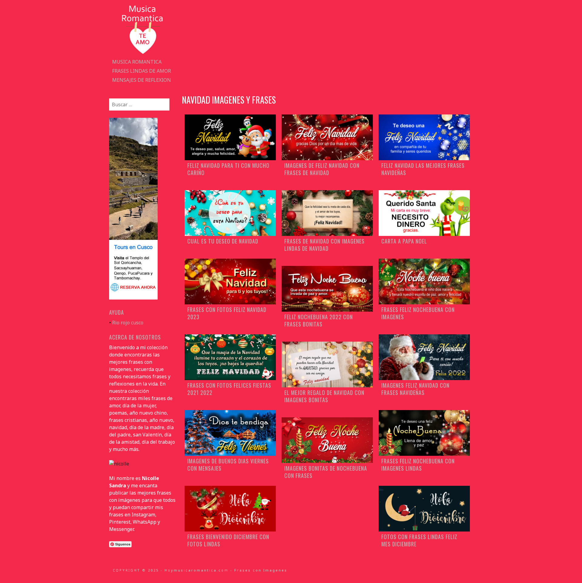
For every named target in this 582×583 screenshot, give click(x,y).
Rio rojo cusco (127, 322)
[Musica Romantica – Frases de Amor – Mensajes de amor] (142, 53)
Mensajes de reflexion (141, 80)
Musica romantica (137, 61)
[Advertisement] (327, 45)
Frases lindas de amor (141, 71)
